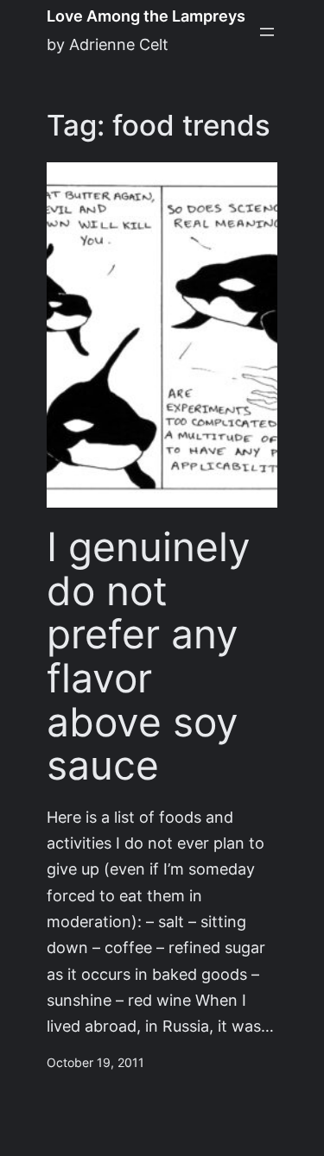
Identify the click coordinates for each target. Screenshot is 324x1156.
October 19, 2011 (95, 1063)
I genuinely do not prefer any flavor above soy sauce (149, 656)
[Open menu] (267, 32)
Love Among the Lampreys (146, 16)
